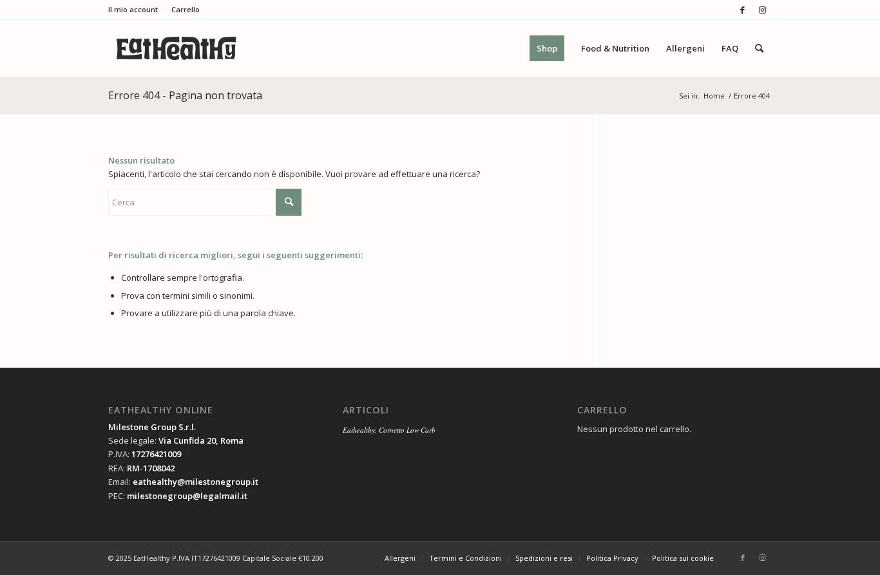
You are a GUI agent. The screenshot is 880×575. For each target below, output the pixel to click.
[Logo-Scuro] (176, 48)
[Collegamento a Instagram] (762, 9)
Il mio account (133, 9)
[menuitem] (136, 9)
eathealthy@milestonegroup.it (195, 481)
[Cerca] (759, 48)
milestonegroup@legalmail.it (187, 496)
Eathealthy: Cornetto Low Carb (389, 430)
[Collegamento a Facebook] (742, 9)
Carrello (185, 9)
